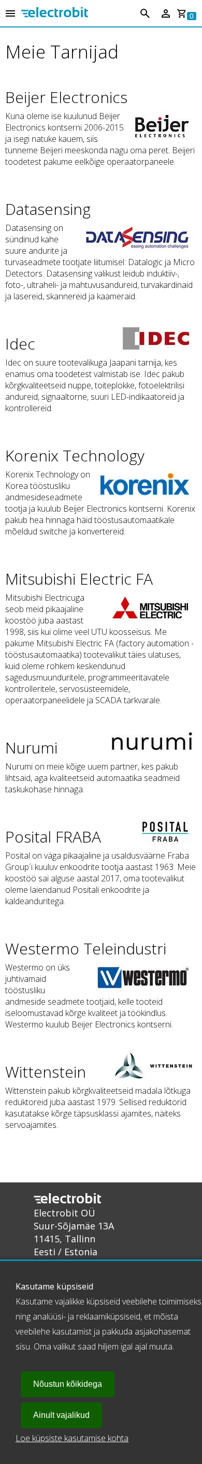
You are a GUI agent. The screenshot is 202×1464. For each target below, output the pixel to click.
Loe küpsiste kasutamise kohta (72, 1438)
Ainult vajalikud (61, 1415)
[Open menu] (10, 14)
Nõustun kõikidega (67, 1384)
